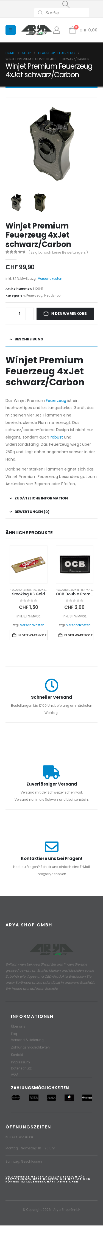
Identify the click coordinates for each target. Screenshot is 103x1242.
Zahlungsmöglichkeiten (30, 1047)
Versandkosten (50, 278)
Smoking (30, 590)
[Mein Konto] (56, 30)
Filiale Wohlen (19, 1137)
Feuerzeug (34, 295)
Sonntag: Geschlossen (23, 1161)
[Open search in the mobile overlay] (66, 12)
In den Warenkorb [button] (32, 635)
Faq (14, 1034)
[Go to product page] (28, 564)
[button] (66, 4)
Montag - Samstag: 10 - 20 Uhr (30, 1148)
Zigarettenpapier (82, 590)
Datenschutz (21, 1068)
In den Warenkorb (69, 313)
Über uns (18, 1026)
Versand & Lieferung (27, 1040)
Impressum (20, 1062)
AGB (14, 1074)
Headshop (52, 295)
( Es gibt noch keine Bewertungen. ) (58, 252)
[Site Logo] (36, 30)
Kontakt (17, 1055)
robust (57, 437)
